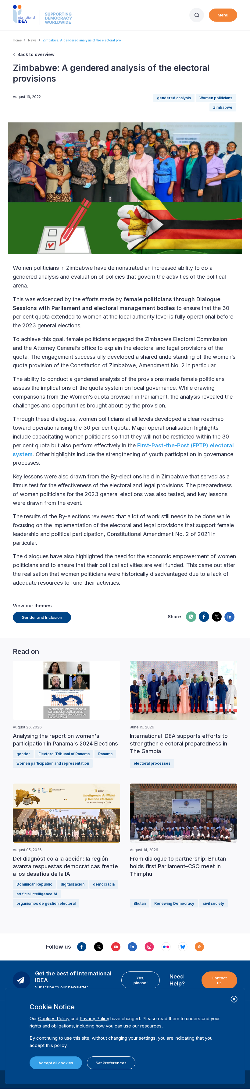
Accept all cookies (55, 1062)
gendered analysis (174, 98)
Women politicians (215, 98)
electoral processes (152, 763)
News (32, 40)
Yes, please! (141, 980)
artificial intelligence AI (36, 894)
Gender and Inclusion (42, 617)
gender (23, 754)
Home (17, 40)
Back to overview (36, 54)
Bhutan (140, 903)
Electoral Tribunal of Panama (64, 754)
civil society (213, 903)
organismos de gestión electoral (46, 903)
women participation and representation (52, 763)
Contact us (219, 980)
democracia (104, 884)
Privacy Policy (94, 1018)
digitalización (72, 884)
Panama (105, 754)
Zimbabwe (222, 107)
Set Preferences (111, 1062)
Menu (223, 14)
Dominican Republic (34, 884)
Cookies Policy (54, 1018)
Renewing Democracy (174, 903)
